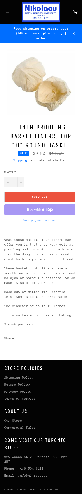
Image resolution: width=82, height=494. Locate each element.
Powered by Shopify (44, 489)
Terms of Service (20, 398)
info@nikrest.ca (33, 475)
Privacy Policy (18, 391)
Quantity (10, 172)
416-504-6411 (32, 468)
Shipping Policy (19, 377)
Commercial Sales (20, 427)
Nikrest (22, 489)
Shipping (20, 160)
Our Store (13, 420)
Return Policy (17, 384)
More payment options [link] (40, 220)
